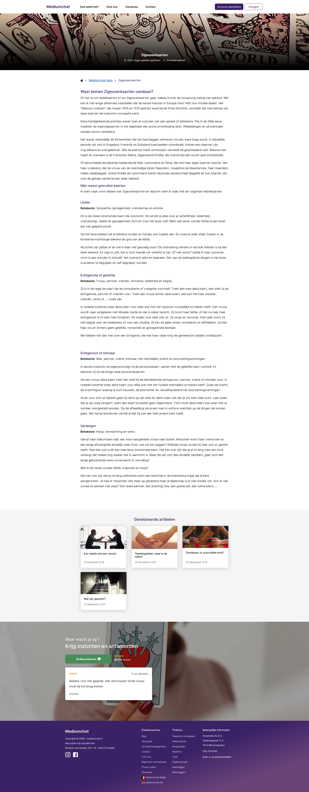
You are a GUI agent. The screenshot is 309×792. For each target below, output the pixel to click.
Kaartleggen (178, 767)
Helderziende (179, 741)
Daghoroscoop (179, 761)
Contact (151, 6)
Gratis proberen (86, 659)
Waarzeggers (179, 772)
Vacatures (131, 6)
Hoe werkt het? (89, 6)
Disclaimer (147, 772)
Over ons (112, 6)
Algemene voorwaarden (154, 761)
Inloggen (253, 6)
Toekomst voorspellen (183, 736)
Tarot (175, 756)
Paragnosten (178, 746)
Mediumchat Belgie (155, 777)
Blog (144, 736)
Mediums (177, 751)
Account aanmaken (229, 6)
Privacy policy (149, 767)
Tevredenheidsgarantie (154, 746)
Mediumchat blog (100, 80)
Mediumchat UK (154, 782)
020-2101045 (210, 751)
